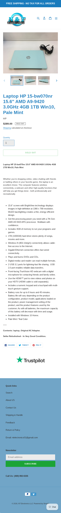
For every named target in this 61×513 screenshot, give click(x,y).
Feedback (10, 422)
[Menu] (56, 18)
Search (9, 392)
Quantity (6, 138)
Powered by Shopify (41, 504)
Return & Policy (13, 430)
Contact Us (11, 407)
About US (10, 400)
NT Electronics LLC (25, 504)
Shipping (7, 128)
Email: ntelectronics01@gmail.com (22, 437)
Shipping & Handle (14, 415)
